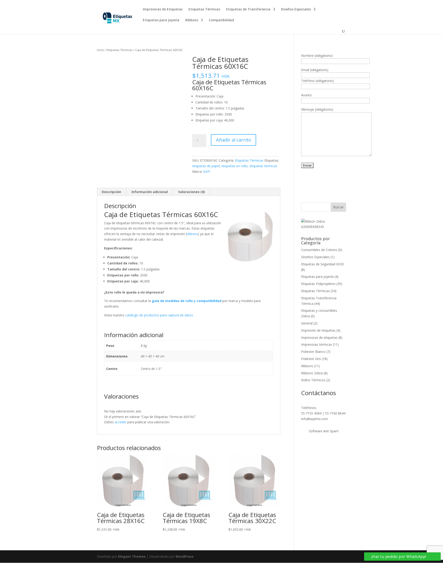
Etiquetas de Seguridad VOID (322, 264)
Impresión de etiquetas (318, 330)
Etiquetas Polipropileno (318, 284)
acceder (120, 422)
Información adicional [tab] (150, 192)
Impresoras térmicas (316, 344)
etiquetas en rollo (235, 166)
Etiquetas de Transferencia (248, 9)
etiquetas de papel (206, 166)
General (307, 323)
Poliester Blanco (313, 351)
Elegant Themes (132, 556)
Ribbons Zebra (312, 373)
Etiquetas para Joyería (161, 20)
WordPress (185, 556)
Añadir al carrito (233, 140)
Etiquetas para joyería (317, 276)
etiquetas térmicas (263, 166)
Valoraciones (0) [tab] (191, 192)
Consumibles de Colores (319, 250)
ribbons (192, 234)
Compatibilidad (221, 20)
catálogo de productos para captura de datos (159, 315)
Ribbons (191, 20)
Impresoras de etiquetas (319, 337)
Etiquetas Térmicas (204, 9)
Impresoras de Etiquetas (163, 9)
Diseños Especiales (296, 9)
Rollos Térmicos (313, 380)
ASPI (206, 171)
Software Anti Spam (323, 431)
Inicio (100, 50)
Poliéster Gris (311, 359)
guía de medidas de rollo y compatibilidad (187, 301)
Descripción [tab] (111, 192)
